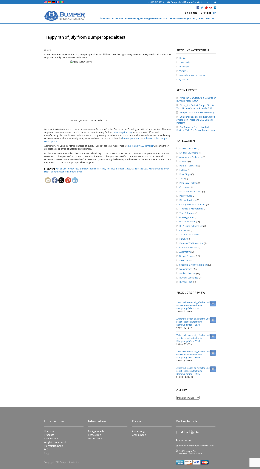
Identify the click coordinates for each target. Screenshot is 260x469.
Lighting (183, 170)
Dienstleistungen (180, 18)
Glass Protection (187, 221)
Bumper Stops (123, 168)
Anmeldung (138, 431)
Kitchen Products (187, 200)
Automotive (185, 251)
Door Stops (185, 174)
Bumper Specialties (89, 168)
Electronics (184, 260)
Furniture (183, 238)
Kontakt (211, 18)
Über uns (105, 18)
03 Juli (49, 50)
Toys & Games (186, 213)
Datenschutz (95, 438)
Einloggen (191, 12)
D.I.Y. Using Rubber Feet (191, 226)
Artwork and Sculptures (190, 157)
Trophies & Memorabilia (191, 208)
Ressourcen (94, 435)
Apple (182, 178)
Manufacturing (156, 168)
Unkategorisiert (186, 217)
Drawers (183, 161)
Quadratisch (185, 79)
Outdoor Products (188, 247)
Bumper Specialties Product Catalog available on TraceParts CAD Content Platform (195, 119)
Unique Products (187, 256)
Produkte (118, 18)
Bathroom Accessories (190, 191)
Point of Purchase (188, 165)
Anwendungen (134, 18)
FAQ (195, 18)
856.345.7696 (157, 2)
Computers (184, 187)
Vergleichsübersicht (156, 18)
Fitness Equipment (188, 148)
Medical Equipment (188, 152)
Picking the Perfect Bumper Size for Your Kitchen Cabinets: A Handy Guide (195, 107)
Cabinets (183, 230)
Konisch (183, 58)
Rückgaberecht (96, 431)
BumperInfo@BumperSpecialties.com (190, 2)
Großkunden (139, 435)
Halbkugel (184, 66)
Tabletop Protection (189, 234)
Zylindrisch (184, 62)
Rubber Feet (73, 168)
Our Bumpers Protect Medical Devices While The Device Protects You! (195, 129)
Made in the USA (139, 168)
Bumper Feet (185, 281)
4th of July (61, 168)
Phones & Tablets (188, 182)
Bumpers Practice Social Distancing (197, 112)
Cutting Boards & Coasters (192, 204)
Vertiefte (183, 70)
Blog (201, 18)
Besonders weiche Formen (192, 75)
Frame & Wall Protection (191, 243)
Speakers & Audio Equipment (193, 264)
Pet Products (185, 195)
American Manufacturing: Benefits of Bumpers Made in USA (196, 99)
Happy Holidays (107, 168)
